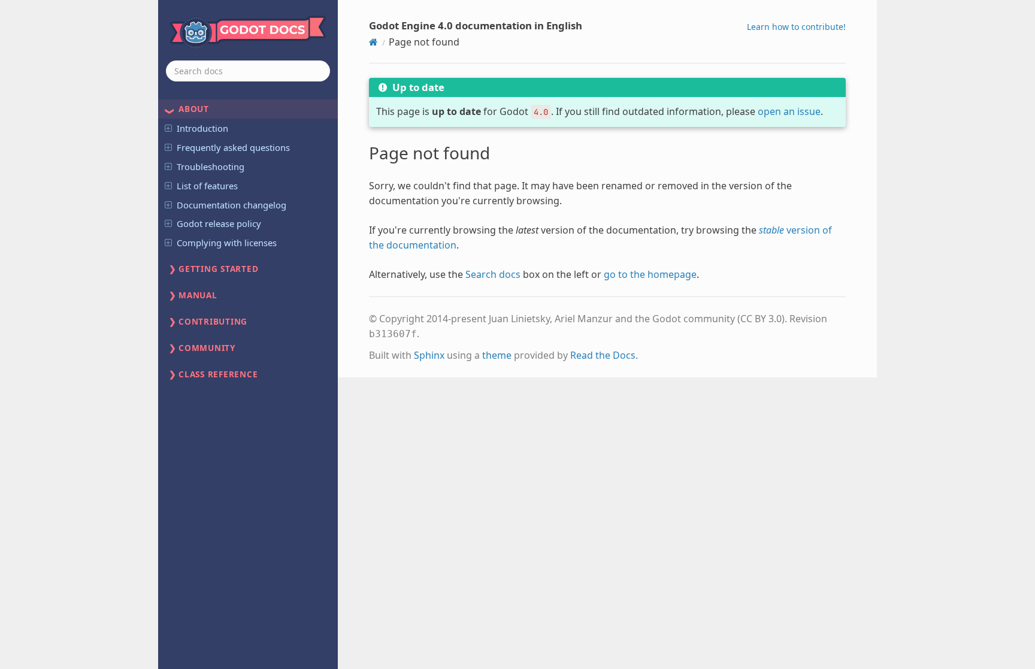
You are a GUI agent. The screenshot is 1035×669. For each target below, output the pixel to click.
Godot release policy (219, 223)
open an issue (789, 111)
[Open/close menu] (168, 127)
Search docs (492, 274)
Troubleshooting (210, 166)
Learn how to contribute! (796, 26)
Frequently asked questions (233, 147)
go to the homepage (650, 274)
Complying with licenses (227, 243)
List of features (207, 186)
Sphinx (429, 355)
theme (497, 355)
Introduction (202, 128)
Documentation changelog (231, 205)
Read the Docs (602, 355)
